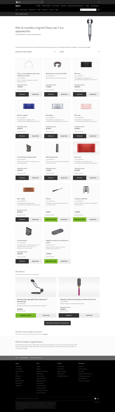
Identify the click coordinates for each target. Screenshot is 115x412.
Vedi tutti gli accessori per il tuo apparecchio (57, 323)
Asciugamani (18, 378)
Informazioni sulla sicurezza (83, 380)
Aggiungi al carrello (51, 219)
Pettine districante (52, 157)
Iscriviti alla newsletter (82, 369)
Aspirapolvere (18, 366)
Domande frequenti (82, 378)
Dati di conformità (40, 383)
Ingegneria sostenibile (62, 371)
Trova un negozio (55, 5)
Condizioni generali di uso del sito (85, 373)
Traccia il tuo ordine (40, 376)
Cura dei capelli (23, 9)
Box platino (49, 115)
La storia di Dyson (61, 366)
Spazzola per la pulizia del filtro (56, 73)
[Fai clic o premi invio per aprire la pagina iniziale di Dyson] (18, 6)
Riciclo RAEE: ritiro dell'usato (63, 376)
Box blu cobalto (22, 115)
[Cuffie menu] (40, 9)
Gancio (48, 199)
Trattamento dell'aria (20, 371)
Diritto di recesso (40, 373)
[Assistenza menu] (54, 9)
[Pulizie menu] (19, 9)
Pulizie (17, 9)
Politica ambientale (61, 373)
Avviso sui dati (36, 398)
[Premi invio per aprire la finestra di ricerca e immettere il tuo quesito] (88, 10)
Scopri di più (35, 94)
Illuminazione (45, 9)
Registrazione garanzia (41, 380)
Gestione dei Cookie (29, 398)
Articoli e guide (60, 369)
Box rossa (78, 157)
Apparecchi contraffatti (41, 385)
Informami (22, 94)
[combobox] (30, 2)
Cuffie (39, 9)
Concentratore (22, 240)
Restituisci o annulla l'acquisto (42, 371)
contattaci (45, 334)
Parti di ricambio (19, 383)
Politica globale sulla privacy (20, 398)
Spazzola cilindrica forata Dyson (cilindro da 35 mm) (78, 299)
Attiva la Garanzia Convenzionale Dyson (76, 5)
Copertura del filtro (81, 199)
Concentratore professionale (26, 157)
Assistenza (51, 9)
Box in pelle (21, 199)
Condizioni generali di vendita (84, 376)
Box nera (77, 73)
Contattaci (87, 5)
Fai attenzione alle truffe (41, 388)
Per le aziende (63, 5)
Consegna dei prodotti (41, 378)
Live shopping (81, 371)
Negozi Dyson (81, 366)
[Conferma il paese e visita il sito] (99, 2)
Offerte (56, 9)
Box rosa (77, 115)
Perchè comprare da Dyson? (42, 390)
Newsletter (38, 5)
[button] (96, 398)
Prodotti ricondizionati (46, 5)
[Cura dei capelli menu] (27, 9)
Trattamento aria (32, 9)
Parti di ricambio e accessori (22, 14)
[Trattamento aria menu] (36, 9)
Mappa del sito (18, 385)
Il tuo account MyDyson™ (41, 392)
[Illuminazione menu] (48, 9)
